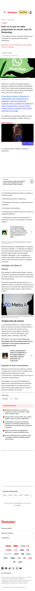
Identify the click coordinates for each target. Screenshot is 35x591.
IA (11, 398)
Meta (16, 398)
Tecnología (11, 19)
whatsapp (5, 398)
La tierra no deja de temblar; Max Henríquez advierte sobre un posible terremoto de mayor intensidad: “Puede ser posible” (14, 183)
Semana (3, 19)
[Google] (2, 568)
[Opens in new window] (6, 568)
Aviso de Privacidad (8, 573)
